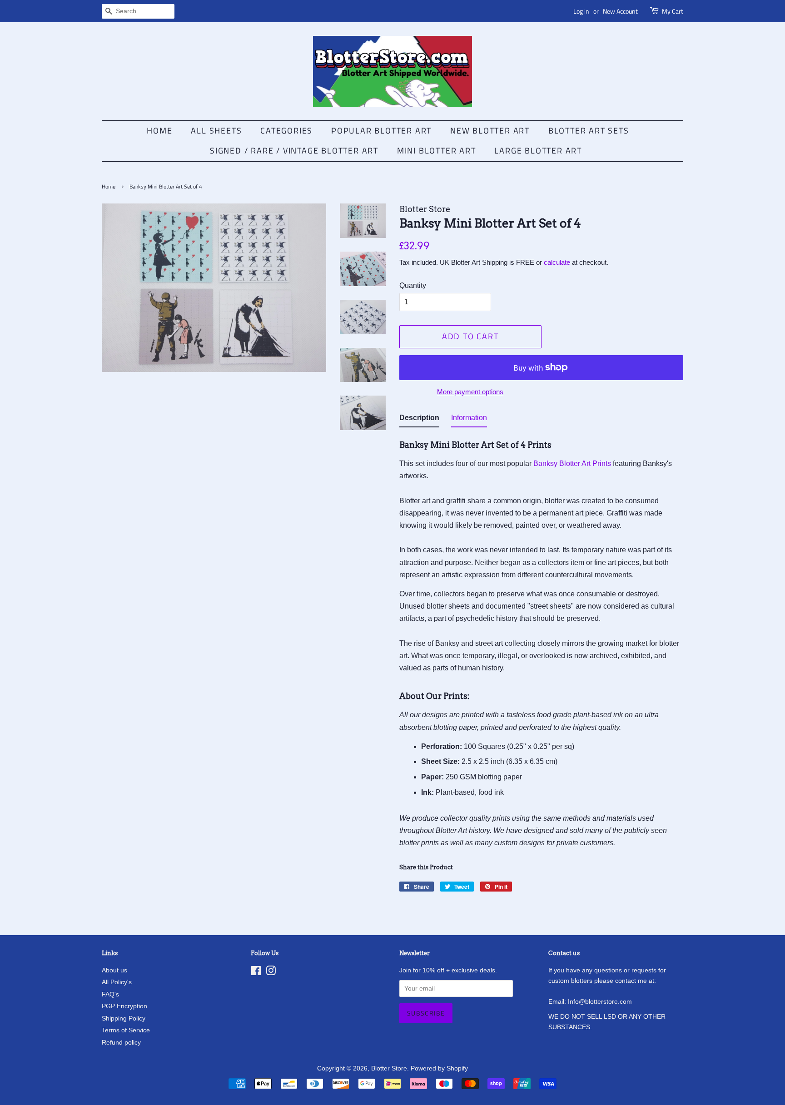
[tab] (419, 419)
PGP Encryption (124, 1006)
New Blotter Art (490, 130)
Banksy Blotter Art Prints (572, 463)
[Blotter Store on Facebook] (256, 972)
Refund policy (121, 1042)
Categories (286, 130)
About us (114, 970)
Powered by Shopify (439, 1068)
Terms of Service (126, 1030)
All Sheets (216, 130)
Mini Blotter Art (436, 150)
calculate (557, 262)
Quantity (412, 285)
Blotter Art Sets (588, 130)
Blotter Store (389, 1068)
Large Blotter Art (538, 150)
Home (159, 130)
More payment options (470, 392)
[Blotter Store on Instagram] (271, 972)
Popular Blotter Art (381, 130)
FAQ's (110, 994)
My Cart (672, 11)
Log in (581, 11)
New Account (620, 11)
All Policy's (117, 982)
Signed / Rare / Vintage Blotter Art (294, 150)
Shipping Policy (123, 1018)
